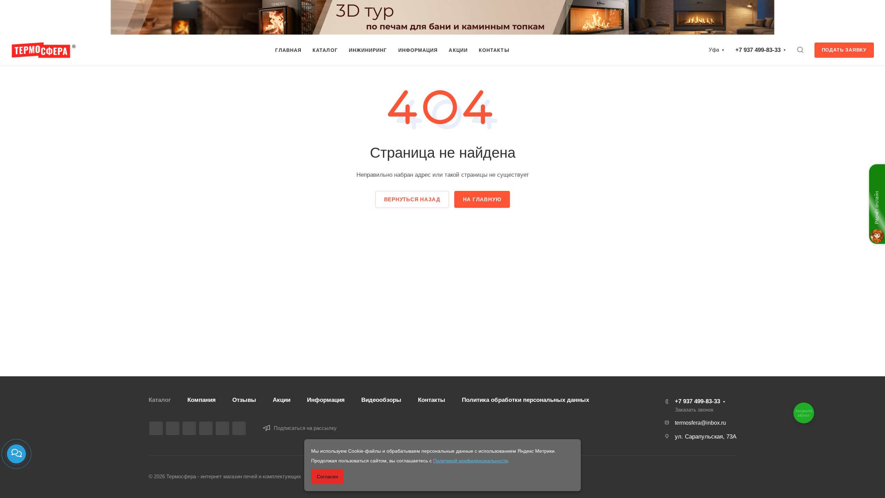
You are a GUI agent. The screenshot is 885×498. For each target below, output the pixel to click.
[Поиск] (800, 50)
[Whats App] (222, 428)
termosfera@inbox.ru (700, 423)
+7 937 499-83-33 (758, 50)
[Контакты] (16, 453)
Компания (201, 400)
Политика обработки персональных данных (525, 400)
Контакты (431, 400)
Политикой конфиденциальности (470, 460)
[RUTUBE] (172, 428)
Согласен (327, 476)
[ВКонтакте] (156, 428)
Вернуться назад (412, 199)
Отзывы (244, 400)
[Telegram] (189, 428)
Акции (281, 400)
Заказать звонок (694, 410)
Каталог (160, 400)
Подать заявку (844, 50)
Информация (326, 400)
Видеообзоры (381, 400)
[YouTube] (206, 428)
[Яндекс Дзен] (239, 428)
